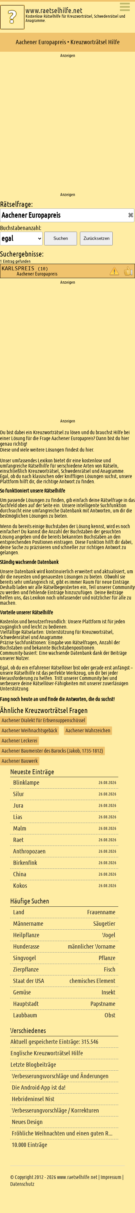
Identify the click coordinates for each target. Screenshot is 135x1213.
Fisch (109, 969)
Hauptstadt (26, 1004)
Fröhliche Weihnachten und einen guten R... (62, 1133)
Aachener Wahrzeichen (88, 730)
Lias (17, 817)
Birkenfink (25, 863)
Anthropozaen (29, 851)
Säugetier (104, 923)
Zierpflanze (26, 969)
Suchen (60, 238)
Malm (19, 828)
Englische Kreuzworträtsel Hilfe (46, 1053)
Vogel (108, 935)
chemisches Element (92, 981)
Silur (18, 794)
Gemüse (22, 992)
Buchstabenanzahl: (20, 228)
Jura (18, 805)
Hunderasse (26, 946)
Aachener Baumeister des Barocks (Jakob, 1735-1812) (52, 750)
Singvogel (24, 958)
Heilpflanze (26, 935)
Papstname (102, 1004)
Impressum (111, 1177)
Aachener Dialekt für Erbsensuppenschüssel (43, 720)
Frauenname (101, 912)
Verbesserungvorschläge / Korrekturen (55, 1110)
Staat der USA (28, 981)
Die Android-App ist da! (39, 1087)
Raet (18, 840)
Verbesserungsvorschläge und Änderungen (60, 1076)
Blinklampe (26, 782)
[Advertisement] (67, 125)
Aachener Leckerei (19, 740)
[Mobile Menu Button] (124, 7)
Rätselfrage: (16, 204)
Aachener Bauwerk (20, 761)
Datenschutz (22, 1184)
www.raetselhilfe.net (54, 10)
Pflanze (107, 958)
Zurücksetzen (96, 238)
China (19, 874)
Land (18, 912)
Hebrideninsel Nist (33, 1099)
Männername (28, 923)
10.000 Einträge (29, 1145)
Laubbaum (25, 1015)
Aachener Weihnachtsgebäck (29, 730)
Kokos (20, 886)
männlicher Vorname (91, 946)
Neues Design (27, 1122)
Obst (110, 1015)
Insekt (108, 992)
